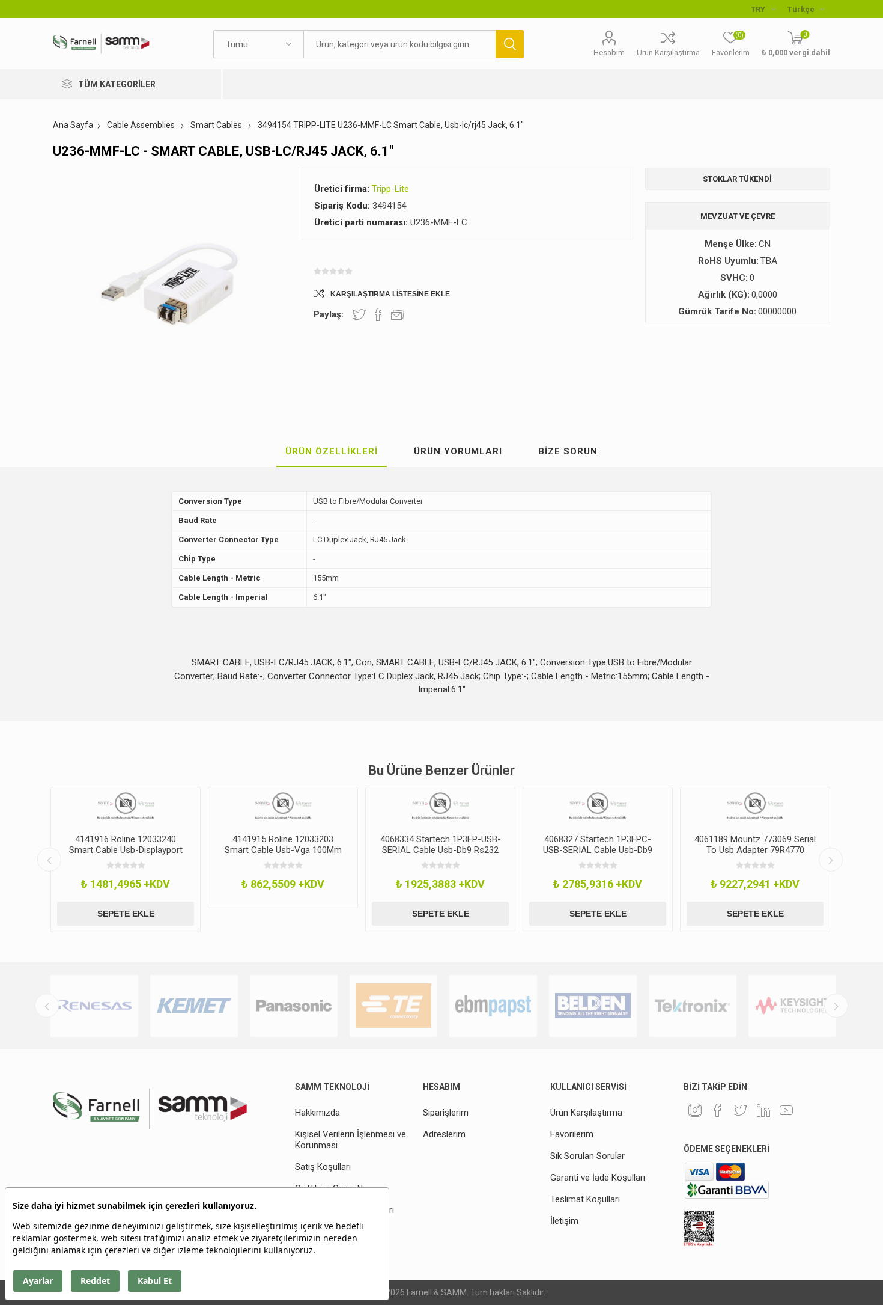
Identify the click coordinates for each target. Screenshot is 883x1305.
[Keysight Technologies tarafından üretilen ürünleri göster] (792, 1006)
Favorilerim (571, 1134)
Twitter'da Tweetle (359, 314)
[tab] (331, 452)
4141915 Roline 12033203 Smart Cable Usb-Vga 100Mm (283, 844)
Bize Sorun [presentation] (568, 451)
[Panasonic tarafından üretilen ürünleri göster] (294, 1006)
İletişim (564, 1220)
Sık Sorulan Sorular (587, 1156)
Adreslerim (444, 1134)
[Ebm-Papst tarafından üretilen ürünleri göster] (493, 1006)
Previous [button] (49, 860)
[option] (125, 859)
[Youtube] (786, 1110)
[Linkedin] (763, 1110)
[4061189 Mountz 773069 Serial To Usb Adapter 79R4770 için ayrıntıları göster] (755, 806)
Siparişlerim (446, 1112)
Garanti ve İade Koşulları (597, 1177)
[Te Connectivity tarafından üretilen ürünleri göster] (393, 1006)
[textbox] (399, 44)
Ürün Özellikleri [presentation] (331, 451)
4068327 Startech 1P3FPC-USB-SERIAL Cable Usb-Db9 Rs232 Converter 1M (597, 850)
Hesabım (609, 52)
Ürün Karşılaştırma (668, 52)
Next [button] (831, 860)
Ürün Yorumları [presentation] (458, 451)
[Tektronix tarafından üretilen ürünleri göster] (692, 1006)
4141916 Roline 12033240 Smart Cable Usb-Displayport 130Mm (126, 850)
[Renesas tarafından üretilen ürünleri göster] (94, 1006)
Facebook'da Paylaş (378, 314)
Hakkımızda (317, 1112)
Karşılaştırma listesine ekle (390, 294)
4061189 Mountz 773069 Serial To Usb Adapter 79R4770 (755, 844)
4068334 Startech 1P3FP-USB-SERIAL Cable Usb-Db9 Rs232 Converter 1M (440, 850)
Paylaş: (329, 314)
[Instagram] (695, 1110)
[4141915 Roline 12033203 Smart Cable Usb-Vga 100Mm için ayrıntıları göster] (282, 806)
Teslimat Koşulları (585, 1199)
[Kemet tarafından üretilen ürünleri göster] (194, 1006)
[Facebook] (717, 1110)
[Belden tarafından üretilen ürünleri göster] (593, 1006)
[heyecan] (740, 1110)
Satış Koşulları (323, 1166)
